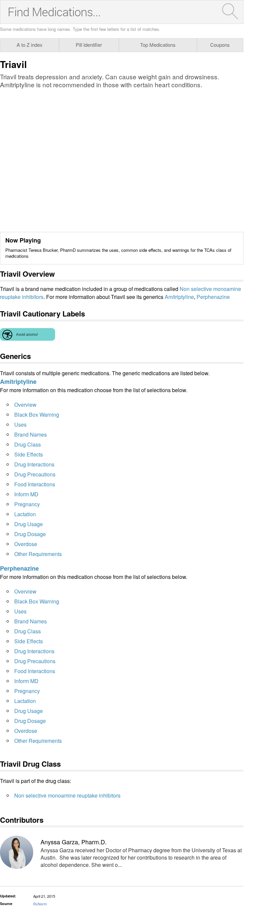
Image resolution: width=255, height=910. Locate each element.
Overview (25, 404)
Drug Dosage (30, 534)
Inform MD (26, 494)
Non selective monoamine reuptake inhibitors (67, 795)
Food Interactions (34, 484)
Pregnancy (27, 504)
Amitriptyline (179, 297)
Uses (20, 424)
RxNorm (40, 903)
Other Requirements (38, 554)
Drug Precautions (34, 474)
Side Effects (28, 454)
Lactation (25, 514)
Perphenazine (213, 297)
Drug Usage (28, 524)
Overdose (25, 544)
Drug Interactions (34, 464)
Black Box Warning (36, 414)
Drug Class (27, 444)
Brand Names (30, 434)
